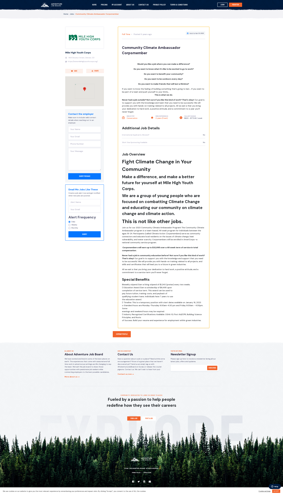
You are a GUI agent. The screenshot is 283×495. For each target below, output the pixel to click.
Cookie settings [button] (265, 491)
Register (235, 5)
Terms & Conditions (179, 5)
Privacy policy (136, 473)
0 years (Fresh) (162, 118)
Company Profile (122, 334)
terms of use (147, 473)
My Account (117, 5)
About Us (130, 5)
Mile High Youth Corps (78, 52)
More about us (71, 377)
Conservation (132, 118)
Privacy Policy (159, 5)
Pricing (104, 5)
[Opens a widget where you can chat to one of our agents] (275, 486)
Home (94, 5)
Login (222, 5)
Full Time (126, 34)
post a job (149, 418)
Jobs (72, 14)
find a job (133, 418)
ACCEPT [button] (276, 491)
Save (75, 71)
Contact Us (144, 5)
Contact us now (125, 374)
